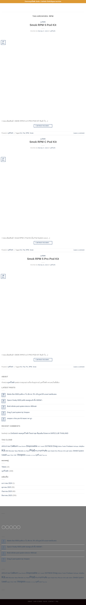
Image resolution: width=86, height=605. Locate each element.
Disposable (31, 446)
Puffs (44, 450)
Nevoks (21, 451)
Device (24, 446)
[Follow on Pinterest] (18, 527)
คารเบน (33, 455)
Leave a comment (79, 133)
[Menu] (3, 7)
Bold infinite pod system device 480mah (22, 406)
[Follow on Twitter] (11, 527)
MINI (6, 451)
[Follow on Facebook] (3, 527)
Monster (11, 451)
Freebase (69, 446)
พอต (40, 455)
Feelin (64, 446)
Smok (31, 133)
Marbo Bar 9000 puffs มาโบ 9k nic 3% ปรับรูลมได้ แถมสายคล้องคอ (32, 394)
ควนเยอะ (28, 455)
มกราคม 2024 (7, 483)
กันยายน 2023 (7, 491)
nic (25, 451)
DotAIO (42, 446)
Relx (56, 451)
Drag (55, 446)
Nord (27, 451)
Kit (21, 133)
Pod (24, 133)
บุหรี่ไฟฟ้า (43, 22)
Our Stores (37, 601)
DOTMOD (49, 446)
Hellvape (75, 446)
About (30, 601)
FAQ (57, 601)
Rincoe (60, 451)
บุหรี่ (37, 455)
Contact (51, 601)
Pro (27, 367)
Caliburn (14, 446)
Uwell (4, 455)
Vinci (11, 455)
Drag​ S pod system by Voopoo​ (18, 412)
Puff (40, 451)
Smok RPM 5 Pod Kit (43, 24)
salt (67, 451)
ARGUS (4, 446)
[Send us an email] (15, 527)
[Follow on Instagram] (7, 527)
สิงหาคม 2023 (7, 495)
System (81, 451)
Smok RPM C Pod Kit (43, 141)
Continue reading (43, 126)
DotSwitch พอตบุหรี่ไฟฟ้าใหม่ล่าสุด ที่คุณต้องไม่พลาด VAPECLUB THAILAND (39, 433)
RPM (27, 133)
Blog (45, 601)
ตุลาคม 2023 (6, 487)
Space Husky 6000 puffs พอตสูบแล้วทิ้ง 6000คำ (24, 400)
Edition (60, 446)
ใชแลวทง (44, 455)
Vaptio (8, 455)
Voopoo (21, 454)
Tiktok (4, 467)
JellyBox (81, 446)
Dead (20, 446)
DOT (39, 446)
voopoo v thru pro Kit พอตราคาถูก (19, 418)
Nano (16, 451)
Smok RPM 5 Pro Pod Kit (43, 258)
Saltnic (71, 451)
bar (9, 446)
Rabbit (53, 451)
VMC (15, 455)
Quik (49, 451)
